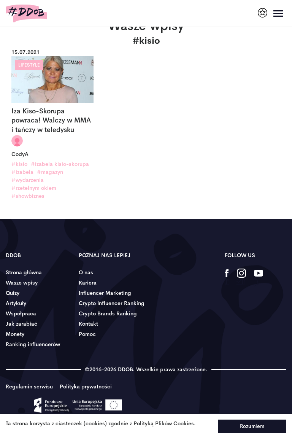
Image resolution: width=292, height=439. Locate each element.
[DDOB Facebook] (227, 278)
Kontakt (88, 323)
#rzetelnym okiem (33, 188)
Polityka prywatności (86, 386)
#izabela (22, 172)
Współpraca (21, 313)
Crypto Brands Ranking (108, 313)
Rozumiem (252, 426)
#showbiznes (27, 195)
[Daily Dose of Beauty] (26, 13)
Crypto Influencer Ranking (111, 303)
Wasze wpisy (22, 282)
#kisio (19, 164)
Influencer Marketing (105, 292)
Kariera (88, 282)
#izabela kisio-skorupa (60, 164)
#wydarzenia (27, 180)
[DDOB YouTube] (258, 278)
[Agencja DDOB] (262, 12)
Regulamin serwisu (29, 386)
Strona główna (24, 272)
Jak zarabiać (21, 323)
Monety (15, 334)
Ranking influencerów (33, 344)
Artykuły (16, 303)
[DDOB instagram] (241, 278)
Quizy (12, 292)
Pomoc (87, 334)
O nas (86, 272)
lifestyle (29, 65)
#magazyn (50, 172)
